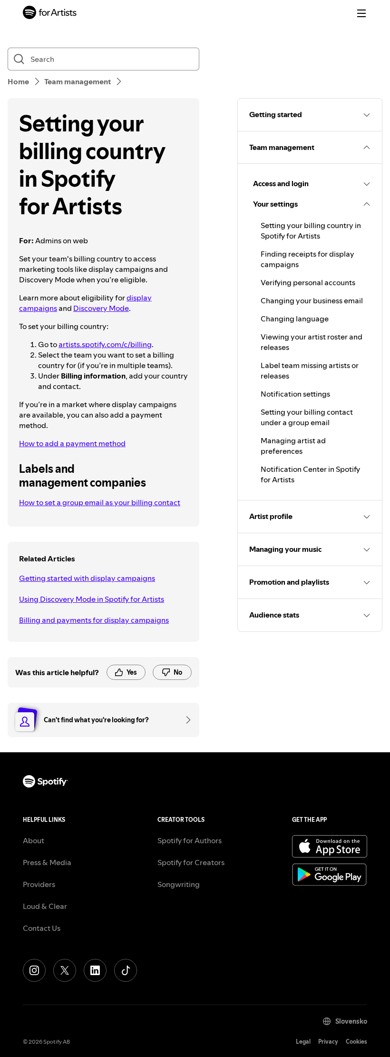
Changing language (295, 318)
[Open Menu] (361, 13)
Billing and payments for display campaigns (94, 620)
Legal (303, 1041)
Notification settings (295, 394)
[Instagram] (34, 970)
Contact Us (41, 928)
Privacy (328, 1041)
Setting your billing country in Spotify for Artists (311, 230)
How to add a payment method (72, 443)
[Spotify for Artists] (50, 13)
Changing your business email (312, 300)
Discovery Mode (101, 308)
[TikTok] (125, 970)
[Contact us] (185, 719)
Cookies (356, 1041)
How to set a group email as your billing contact (99, 502)
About (33, 840)
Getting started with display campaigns (87, 578)
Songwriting (178, 884)
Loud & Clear (45, 906)
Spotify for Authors (189, 840)
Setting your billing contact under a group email (307, 417)
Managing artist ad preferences (293, 445)
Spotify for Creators (190, 862)
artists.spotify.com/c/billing (105, 344)
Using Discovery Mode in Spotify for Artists (91, 599)
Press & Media (47, 862)
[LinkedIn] (95, 970)
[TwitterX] (64, 970)
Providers (39, 884)
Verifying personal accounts (308, 282)
